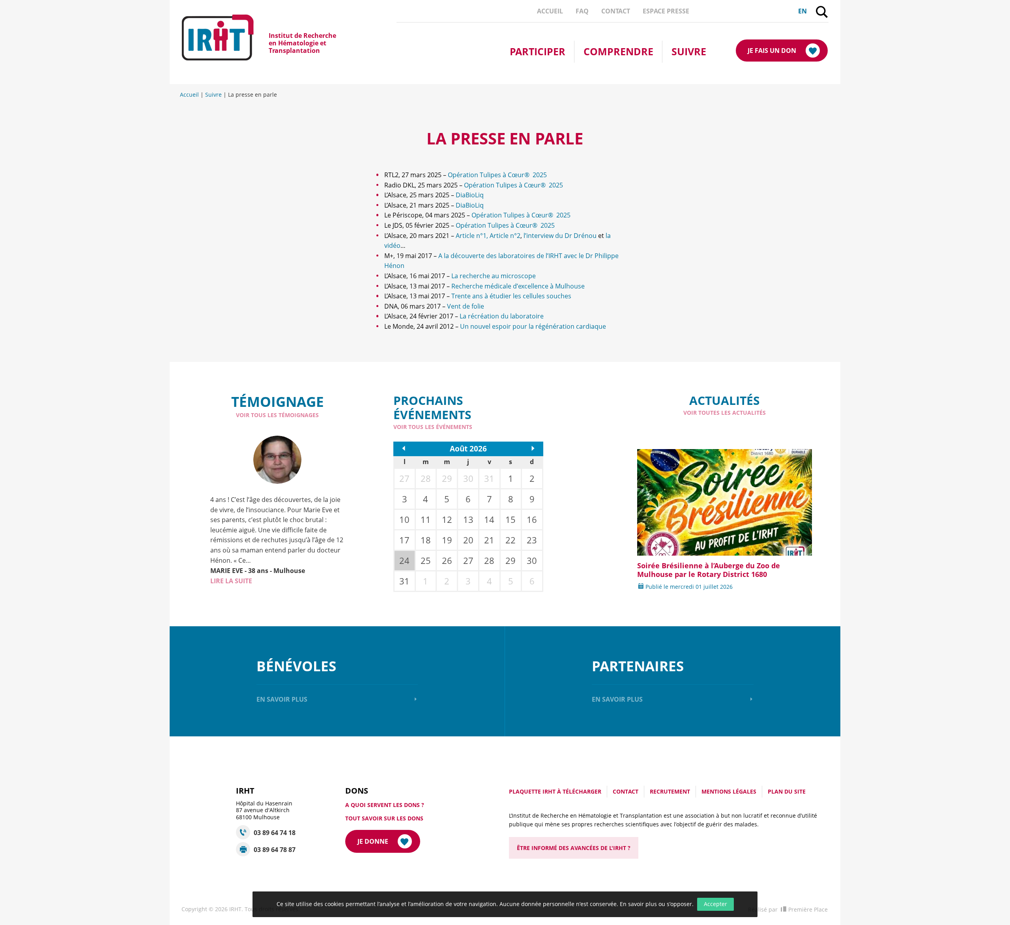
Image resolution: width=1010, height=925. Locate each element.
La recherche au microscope (493, 276)
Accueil (550, 11)
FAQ (582, 11)
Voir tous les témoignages (277, 415)
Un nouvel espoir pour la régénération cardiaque (533, 326)
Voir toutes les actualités (724, 412)
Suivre (688, 51)
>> (531, 448)
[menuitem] (550, 11)
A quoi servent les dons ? (384, 805)
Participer (537, 51)
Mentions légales (728, 791)
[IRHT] (225, 43)
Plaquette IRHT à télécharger (555, 791)
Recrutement (670, 791)
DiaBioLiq (470, 195)
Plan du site (787, 791)
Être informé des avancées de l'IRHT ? (573, 848)
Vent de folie (465, 306)
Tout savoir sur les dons (384, 818)
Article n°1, (473, 235)
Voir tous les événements (432, 427)
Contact (615, 11)
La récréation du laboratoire (502, 316)
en (802, 11)
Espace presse (666, 11)
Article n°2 (505, 235)
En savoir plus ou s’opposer (656, 904)
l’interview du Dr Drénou (560, 235)
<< (405, 448)
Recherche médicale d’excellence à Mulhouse (518, 286)
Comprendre (618, 51)
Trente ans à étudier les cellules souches (511, 296)
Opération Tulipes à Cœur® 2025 (497, 174)
